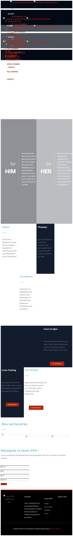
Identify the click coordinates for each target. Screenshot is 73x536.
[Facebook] (60, 502)
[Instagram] (60, 507)
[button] (57, 364)
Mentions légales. (55, 528)
